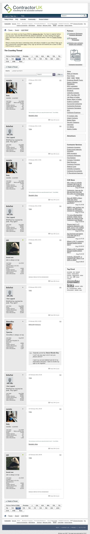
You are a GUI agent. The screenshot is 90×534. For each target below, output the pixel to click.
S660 (73, 78)
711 (59, 56)
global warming (75, 275)
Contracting (7, 23)
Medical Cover (71, 166)
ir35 (74, 277)
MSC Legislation (72, 86)
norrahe (9, 80)
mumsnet (77, 286)
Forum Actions (43, 19)
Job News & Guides (73, 97)
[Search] (85, 15)
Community (31, 19)
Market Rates (71, 120)
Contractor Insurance (73, 147)
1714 (7, 61)
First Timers (71, 76)
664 (48, 56)
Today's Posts (8, 19)
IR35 (68, 78)
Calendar (23, 19)
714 (18, 59)
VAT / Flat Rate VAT (73, 95)
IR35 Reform (32, 25)
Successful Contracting (74, 104)
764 (46, 59)
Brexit (18, 23)
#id (60, 80)
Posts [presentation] (8, 71)
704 (54, 56)
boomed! (78, 272)
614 (42, 56)
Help (22, 16)
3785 (13, 61)
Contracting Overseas (74, 106)
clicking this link (37, 34)
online (81, 286)
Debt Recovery (71, 162)
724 (40, 59)
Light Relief (60, 25)
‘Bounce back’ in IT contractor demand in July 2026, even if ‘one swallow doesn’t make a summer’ (75, 227)
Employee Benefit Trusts (75, 80)
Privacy (73, 527)
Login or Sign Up (10, 16)
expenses (69, 275)
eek (7, 240)
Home (69, 71)
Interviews (70, 124)
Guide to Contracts (73, 101)
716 (29, 59)
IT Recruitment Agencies (75, 173)
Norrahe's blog (33, 115)
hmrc (71, 276)
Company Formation (73, 160)
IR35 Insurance (72, 153)
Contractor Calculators (74, 108)
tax (67, 288)
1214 (57, 59)
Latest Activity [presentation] (17, 71)
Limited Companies (73, 88)
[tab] (7, 70)
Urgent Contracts (72, 118)
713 (12, 59)
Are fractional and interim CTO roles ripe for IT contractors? (75, 235)
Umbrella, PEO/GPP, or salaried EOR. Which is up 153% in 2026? (75, 258)
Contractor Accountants (74, 171)
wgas (80, 290)
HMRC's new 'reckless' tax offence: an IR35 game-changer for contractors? (75, 209)
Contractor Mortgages (74, 155)
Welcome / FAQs (47, 25)
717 (35, 59)
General (14, 23)
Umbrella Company (73, 93)
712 (7, 59)
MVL (68, 110)
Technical (39, 25)
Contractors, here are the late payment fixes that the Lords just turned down (75, 192)
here (25, 44)
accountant (69, 272)
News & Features (72, 73)
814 (52, 59)
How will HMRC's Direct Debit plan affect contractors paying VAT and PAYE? (74, 200)
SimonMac (10, 321)
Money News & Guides (74, 99)
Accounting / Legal (52, 23)
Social (54, 25)
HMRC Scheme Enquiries (76, 23)
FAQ (16, 19)
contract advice (75, 273)
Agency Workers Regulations (72, 83)
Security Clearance (73, 122)
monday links (73, 283)
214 (37, 56)
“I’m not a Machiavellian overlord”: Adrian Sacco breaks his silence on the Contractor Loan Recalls (75, 217)
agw (74, 272)
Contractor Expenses (73, 112)
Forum (10, 30)
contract (69, 273)
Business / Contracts (27, 23)
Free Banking (71, 158)
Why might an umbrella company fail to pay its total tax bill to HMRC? (74, 184)
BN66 (77, 78)
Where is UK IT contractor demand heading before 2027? (75, 243)
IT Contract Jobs (72, 116)
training (79, 288)
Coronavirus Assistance (40, 23)
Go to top (82, 527)
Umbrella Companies (63, 23)
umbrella (76, 290)
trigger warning (70, 290)
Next (20, 61)
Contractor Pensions (73, 164)
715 (24, 59)
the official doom (73, 288)
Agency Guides (72, 129)
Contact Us (65, 527)
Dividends (70, 90)
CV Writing (70, 127)
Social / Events (68, 25)
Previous (25, 56)
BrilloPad (9, 126)
